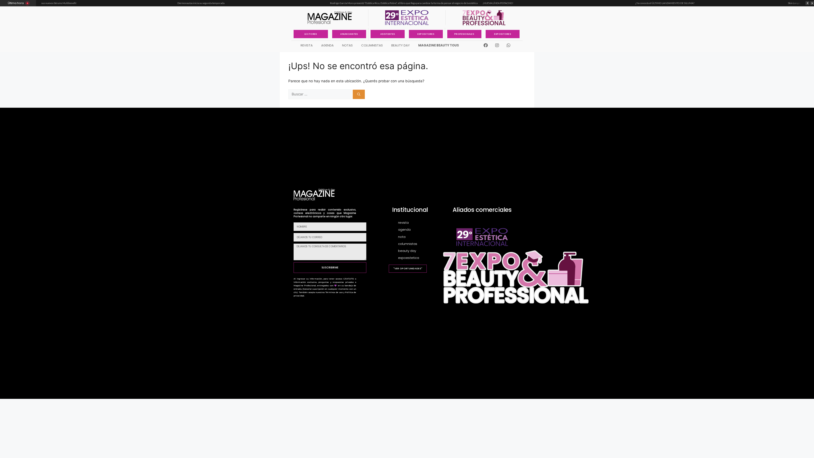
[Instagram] (497, 45)
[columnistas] (419, 244)
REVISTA (307, 45)
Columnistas (372, 45)
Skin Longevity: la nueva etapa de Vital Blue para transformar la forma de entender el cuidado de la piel (710, 3)
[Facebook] (485, 45)
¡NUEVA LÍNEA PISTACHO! (364, 3)
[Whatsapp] (508, 45)
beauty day (400, 45)
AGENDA (327, 45)
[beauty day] (419, 251)
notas (347, 45)
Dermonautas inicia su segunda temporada (67, 3)
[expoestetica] (419, 258)
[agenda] (419, 229)
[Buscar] (359, 94)
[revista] (419, 222)
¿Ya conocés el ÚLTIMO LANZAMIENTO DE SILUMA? (531, 3)
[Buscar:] (320, 94)
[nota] (419, 237)
